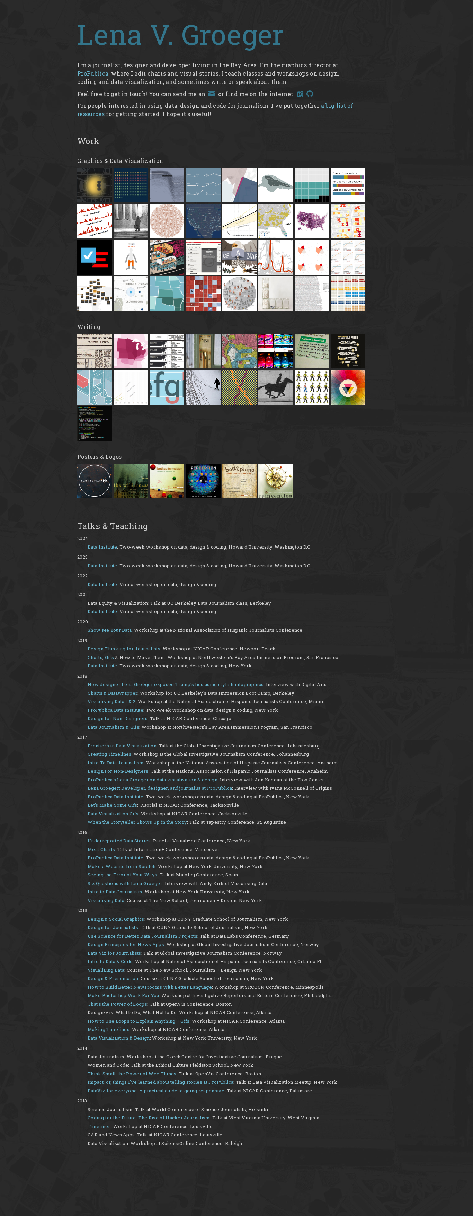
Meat (93, 849)
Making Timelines (109, 1029)
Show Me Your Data (110, 630)
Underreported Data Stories (119, 841)
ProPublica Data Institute (115, 710)
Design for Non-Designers (118, 718)
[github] (309, 94)
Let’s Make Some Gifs (112, 805)
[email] (211, 94)
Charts (95, 657)
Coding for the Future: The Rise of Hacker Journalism (149, 1117)
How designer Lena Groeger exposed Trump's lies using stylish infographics (176, 684)
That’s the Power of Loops (117, 1004)
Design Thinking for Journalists (124, 649)
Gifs (109, 657)
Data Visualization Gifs (113, 814)
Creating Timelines (110, 754)
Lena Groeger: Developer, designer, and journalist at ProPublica (160, 788)
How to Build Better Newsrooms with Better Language (150, 987)
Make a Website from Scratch (122, 866)
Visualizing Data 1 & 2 (111, 701)
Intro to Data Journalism (115, 892)
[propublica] (300, 95)
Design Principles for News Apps (126, 944)
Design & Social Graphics (116, 919)
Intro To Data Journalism (116, 763)
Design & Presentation (113, 978)
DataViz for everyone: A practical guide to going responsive (156, 1090)
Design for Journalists (113, 927)
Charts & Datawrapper (112, 693)
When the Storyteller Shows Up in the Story (137, 822)
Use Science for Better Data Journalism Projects (142, 936)
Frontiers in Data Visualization (122, 746)
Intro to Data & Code (110, 961)
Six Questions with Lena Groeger (125, 883)
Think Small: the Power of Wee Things (132, 1073)
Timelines (99, 1126)
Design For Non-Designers (118, 771)
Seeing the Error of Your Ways (122, 875)
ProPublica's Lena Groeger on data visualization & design (152, 780)
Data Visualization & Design (119, 1038)
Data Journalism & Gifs (113, 727)
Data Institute (102, 547)
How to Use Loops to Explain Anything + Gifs (139, 1021)
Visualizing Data (106, 900)
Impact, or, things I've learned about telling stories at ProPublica (160, 1082)
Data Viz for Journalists (114, 953)
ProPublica (92, 73)
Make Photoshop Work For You (123, 995)
